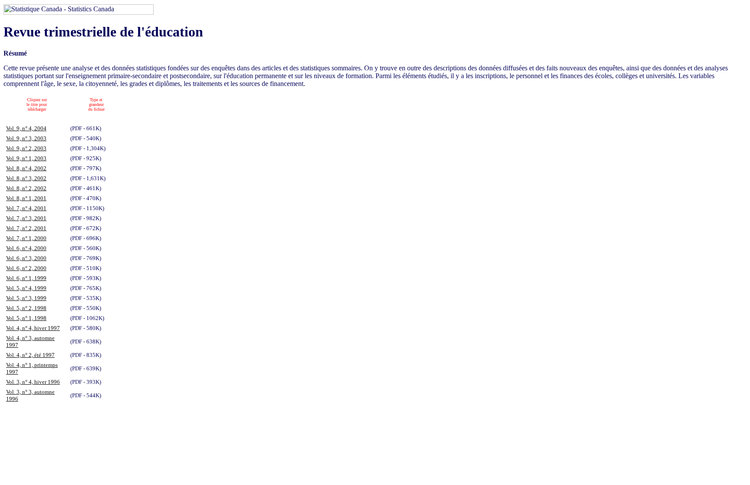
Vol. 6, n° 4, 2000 (26, 248)
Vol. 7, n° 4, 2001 (26, 208)
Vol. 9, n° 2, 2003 (26, 148)
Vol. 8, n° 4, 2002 (26, 168)
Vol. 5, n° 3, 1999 (26, 298)
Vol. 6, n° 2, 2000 (26, 268)
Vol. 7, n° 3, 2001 (26, 218)
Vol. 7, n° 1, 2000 (26, 238)
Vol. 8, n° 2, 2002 (26, 188)
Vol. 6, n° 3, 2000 (26, 258)
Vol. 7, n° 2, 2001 (26, 228)
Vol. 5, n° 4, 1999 (26, 288)
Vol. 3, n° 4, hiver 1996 (33, 382)
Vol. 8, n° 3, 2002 (26, 178)
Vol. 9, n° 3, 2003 (26, 138)
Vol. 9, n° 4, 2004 (26, 128)
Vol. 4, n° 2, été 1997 (30, 355)
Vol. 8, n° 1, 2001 (26, 198)
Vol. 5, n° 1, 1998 (26, 318)
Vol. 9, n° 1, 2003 (26, 158)
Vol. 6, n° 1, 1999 (26, 278)
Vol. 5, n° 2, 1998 (26, 308)
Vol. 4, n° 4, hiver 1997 (33, 328)
